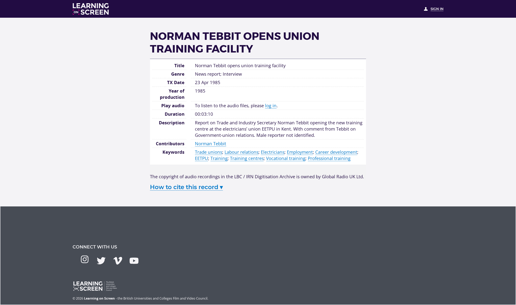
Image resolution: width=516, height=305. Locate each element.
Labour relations (241, 152)
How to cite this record (186, 187)
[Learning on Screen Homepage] (91, 9)
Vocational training (285, 158)
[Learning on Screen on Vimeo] (117, 260)
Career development (336, 152)
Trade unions (208, 152)
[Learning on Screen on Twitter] (101, 260)
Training (219, 158)
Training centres (247, 158)
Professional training (329, 158)
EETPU (201, 158)
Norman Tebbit (210, 143)
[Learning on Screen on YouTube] (134, 260)
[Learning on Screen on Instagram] (84, 259)
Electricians (272, 152)
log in (271, 105)
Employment (300, 152)
